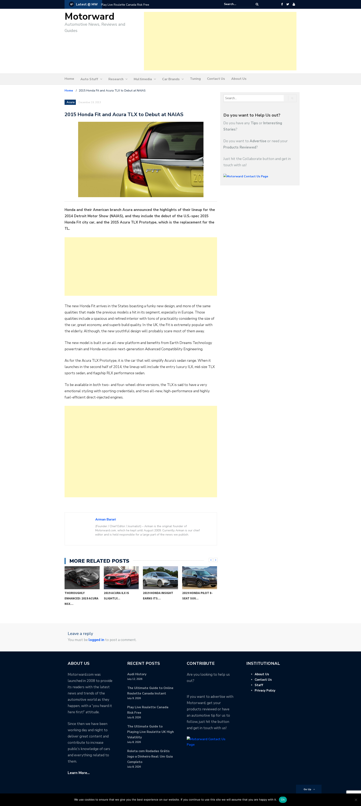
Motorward (89, 16)
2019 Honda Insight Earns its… (158, 595)
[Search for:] (236, 4)
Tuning (195, 78)
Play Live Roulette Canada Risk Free (125, 5)
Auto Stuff (89, 79)
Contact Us (216, 78)
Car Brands (171, 79)
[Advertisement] (220, 41)
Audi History (136, 674)
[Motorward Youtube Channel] (293, 4)
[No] (356, 800)
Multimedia (143, 79)
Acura (70, 102)
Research (115, 79)
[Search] (257, 4)
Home (69, 78)
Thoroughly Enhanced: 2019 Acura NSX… (81, 598)
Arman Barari (105, 519)
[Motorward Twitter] (287, 4)
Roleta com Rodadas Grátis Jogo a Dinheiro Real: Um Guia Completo (150, 756)
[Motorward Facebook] (282, 4)
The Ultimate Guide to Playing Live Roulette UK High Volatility (150, 731)
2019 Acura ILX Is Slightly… (116, 595)
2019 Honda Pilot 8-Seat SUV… (197, 595)
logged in (96, 639)
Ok (283, 799)
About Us (239, 78)
